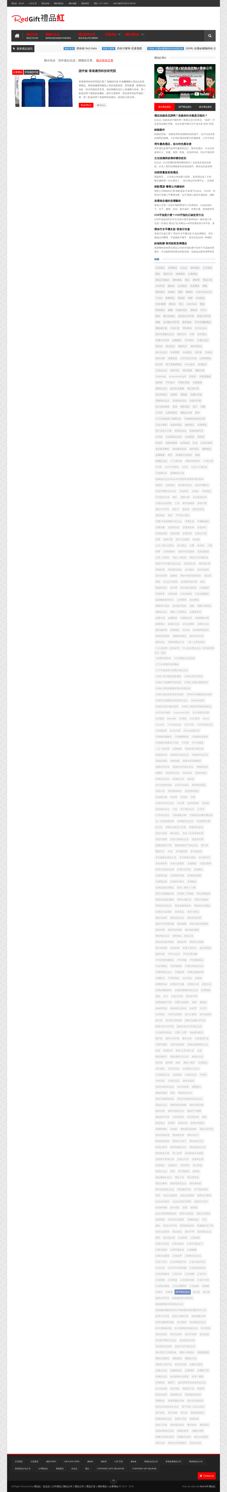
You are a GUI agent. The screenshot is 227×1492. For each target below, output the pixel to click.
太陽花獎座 (205, 863)
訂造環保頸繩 (187, 1280)
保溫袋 (190, 779)
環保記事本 (161, 1147)
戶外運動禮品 (196, 960)
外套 (170, 851)
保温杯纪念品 (172, 773)
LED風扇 (160, 718)
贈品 (158, 274)
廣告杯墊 (160, 930)
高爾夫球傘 (196, 394)
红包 (195, 443)
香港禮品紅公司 (196, 1461)
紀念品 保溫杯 (170, 581)
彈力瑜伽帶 (161, 948)
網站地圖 (72, 3)
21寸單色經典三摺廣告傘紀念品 (172, 670)
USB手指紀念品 (205, 724)
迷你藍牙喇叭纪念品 (166, 1340)
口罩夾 (200, 809)
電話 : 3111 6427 (101, 3)
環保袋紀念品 (196, 1141)
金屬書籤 (160, 455)
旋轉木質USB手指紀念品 (189, 1026)
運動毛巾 (182, 346)
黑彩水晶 (160, 1443)
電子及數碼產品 (174, 364)
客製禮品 (60, 1469)
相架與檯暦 (171, 443)
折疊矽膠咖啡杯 (164, 990)
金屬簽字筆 (203, 1370)
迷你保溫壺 (161, 1334)
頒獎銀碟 (194, 1418)
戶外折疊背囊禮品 (165, 960)
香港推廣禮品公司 (173, 1461)
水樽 (192, 334)
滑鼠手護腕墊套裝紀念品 (190, 1099)
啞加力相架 (161, 833)
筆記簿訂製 (193, 388)
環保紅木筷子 (179, 1141)
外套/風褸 (161, 304)
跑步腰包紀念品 (198, 1322)
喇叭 (175, 497)
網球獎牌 (160, 1219)
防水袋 (186, 630)
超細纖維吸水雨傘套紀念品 (169, 1304)
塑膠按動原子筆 (164, 845)
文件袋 (159, 436)
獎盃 (202, 304)
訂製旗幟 (191, 1249)
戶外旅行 (170, 382)
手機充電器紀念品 (194, 966)
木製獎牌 (197, 382)
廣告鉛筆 (181, 942)
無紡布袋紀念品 (176, 1111)
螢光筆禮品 (161, 394)
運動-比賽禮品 (186, 1352)
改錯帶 (193, 1008)
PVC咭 (159, 467)
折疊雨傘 (187, 533)
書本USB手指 (172, 1038)
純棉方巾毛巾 (201, 1201)
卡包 (175, 809)
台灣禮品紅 (43, 1469)
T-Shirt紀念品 (174, 724)
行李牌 (159, 412)
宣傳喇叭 (198, 869)
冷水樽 (180, 803)
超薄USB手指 (162, 1316)
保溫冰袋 (187, 773)
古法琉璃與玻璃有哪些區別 (170, 158)
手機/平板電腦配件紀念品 (169, 521)
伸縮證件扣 (161, 754)
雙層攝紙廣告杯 (193, 1394)
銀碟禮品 (160, 624)
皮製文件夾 (183, 1159)
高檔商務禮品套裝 (165, 1431)
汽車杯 (203, 1074)
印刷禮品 (206, 491)
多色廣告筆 (161, 863)
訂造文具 (177, 1274)
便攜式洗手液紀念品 (183, 767)
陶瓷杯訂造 (188, 1388)
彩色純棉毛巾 (196, 430)
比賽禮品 (202, 1062)
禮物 (205, 286)
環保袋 (159, 346)
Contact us (208, 1475)
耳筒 (204, 1219)
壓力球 (204, 845)
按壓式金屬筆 (182, 1002)
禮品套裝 (170, 346)
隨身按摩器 (161, 1394)
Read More (86, 105)
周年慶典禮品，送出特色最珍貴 (173, 144)
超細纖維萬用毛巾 (165, 599)
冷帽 (192, 797)
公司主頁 (33, 3)
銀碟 (190, 298)
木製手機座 (161, 1044)
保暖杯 (159, 773)
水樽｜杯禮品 (162, 557)
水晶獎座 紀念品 (191, 1068)
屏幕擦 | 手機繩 (185, 893)
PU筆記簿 (208, 461)
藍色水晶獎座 (162, 1231)
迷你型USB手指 (186, 316)
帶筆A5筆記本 (184, 899)
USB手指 (160, 286)
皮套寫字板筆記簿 (165, 1159)
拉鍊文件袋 (201, 533)
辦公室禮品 (169, 316)
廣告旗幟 (181, 923)
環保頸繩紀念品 (178, 1147)
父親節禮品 (178, 1117)
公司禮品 (207, 267)
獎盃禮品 (160, 1123)
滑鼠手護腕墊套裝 (165, 1099)
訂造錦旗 (194, 1286)
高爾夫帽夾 (183, 1431)
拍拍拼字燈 (191, 996)
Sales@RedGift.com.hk (124, 3)
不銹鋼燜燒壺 (182, 736)
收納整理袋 (161, 1008)
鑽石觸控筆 (161, 630)
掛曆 (158, 539)
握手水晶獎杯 (183, 539)
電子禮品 (160, 1412)
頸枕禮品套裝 (177, 1424)
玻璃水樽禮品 (197, 1123)
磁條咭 (173, 575)
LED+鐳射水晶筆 (201, 712)
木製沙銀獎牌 (177, 1044)
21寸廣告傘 (176, 461)
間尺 (170, 455)
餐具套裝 (191, 1424)
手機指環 (179, 972)
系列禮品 (202, 334)
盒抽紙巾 (172, 1165)
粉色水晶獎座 (170, 1195)
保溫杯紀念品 (179, 400)
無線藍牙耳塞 (162, 1117)
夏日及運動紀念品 (165, 334)
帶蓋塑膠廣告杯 (183, 905)
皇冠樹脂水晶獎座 (194, 1153)
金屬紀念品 (161, 1376)
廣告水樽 (160, 358)
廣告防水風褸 (196, 942)
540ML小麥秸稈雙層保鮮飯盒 (196, 706)
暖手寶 (159, 1038)
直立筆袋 (197, 1165)
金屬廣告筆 (195, 612)
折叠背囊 (160, 527)
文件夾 (203, 1008)
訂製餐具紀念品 (193, 1255)
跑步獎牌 (181, 1322)
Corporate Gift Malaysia (144, 1469)
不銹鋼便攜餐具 (164, 736)
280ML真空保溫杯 (193, 676)
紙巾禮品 (174, 1207)
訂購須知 (111, 34)
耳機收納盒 (193, 1219)
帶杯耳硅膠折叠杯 (165, 899)
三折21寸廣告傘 (199, 467)
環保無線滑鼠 (162, 1141)
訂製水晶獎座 (162, 1255)
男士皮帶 (177, 1153)
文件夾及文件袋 (188, 358)
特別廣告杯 (193, 1117)
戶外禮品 (189, 340)
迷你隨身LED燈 (187, 1340)
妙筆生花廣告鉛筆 (165, 869)
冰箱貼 (195, 491)
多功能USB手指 (171, 322)
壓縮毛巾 (160, 851)
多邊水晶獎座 (177, 863)
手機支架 (189, 521)
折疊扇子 (202, 527)
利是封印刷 (195, 400)
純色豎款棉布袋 (189, 581)
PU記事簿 (195, 718)
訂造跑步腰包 (162, 1286)
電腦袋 (183, 394)
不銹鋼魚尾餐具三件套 (167, 742)
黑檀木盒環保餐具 (177, 1443)
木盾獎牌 (174, 352)
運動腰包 (177, 1358)
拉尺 (165, 996)
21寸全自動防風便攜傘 (167, 664)
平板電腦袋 (205, 376)
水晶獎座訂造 (162, 1074)
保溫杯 (171, 292)
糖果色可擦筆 (204, 1195)
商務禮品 (170, 298)
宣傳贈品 (191, 881)
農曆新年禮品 (162, 606)
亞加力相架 (161, 424)
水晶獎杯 (177, 1074)
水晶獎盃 (189, 436)
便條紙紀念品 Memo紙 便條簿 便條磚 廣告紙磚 (179, 479)
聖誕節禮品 (161, 587)
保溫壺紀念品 (162, 779)
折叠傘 (198, 978)
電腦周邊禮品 (197, 1412)
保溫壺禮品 (201, 773)
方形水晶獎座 (175, 1014)
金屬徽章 (176, 340)
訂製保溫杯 (178, 1243)
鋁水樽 (159, 364)
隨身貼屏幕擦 (162, 636)
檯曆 (158, 551)
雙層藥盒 (160, 1400)
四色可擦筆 (93, 48)
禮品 (187, 280)
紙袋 (185, 1207)
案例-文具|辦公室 (185, 1050)
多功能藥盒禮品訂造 (166, 857)
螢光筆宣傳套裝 (188, 587)
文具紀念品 (161, 370)
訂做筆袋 (182, 1237)
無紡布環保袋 (196, 1105)
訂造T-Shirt (161, 1261)
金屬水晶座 (161, 1370)
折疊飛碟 (205, 990)
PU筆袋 (183, 718)
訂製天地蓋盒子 (195, 1243)
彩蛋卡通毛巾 (189, 948)
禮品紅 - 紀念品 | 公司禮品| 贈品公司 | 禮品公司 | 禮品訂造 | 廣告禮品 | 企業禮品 (76, 1486)
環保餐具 (187, 328)
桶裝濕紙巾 (161, 1056)
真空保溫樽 (161, 575)
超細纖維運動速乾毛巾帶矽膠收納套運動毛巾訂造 (181, 1310)
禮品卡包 (179, 1177)
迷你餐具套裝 (179, 449)
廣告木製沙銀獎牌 (199, 923)
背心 (181, 304)
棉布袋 (159, 1062)
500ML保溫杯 (197, 700)
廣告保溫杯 (161, 917)
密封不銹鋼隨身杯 (165, 893)
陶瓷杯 (189, 292)
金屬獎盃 (172, 618)
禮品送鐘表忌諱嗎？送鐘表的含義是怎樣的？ (180, 115)
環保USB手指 (206, 1129)
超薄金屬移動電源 (165, 1322)
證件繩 (196, 1292)
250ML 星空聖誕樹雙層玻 (168, 676)
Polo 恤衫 (190, 364)
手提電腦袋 (176, 966)
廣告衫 (172, 304)
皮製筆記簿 (197, 1159)
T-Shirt (159, 298)
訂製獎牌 (204, 587)
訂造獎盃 (172, 1280)
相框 (172, 1171)
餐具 (197, 412)
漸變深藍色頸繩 (178, 1105)
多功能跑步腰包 (187, 857)
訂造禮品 (160, 267)
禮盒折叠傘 (161, 1183)
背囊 (203, 406)
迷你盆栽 (204, 1334)
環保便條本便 (162, 1135)
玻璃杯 (171, 1123)
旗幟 (170, 310)
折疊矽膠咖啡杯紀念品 (186, 990)
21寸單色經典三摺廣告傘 (168, 418)
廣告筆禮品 (196, 346)
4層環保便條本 (192, 461)
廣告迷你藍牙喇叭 (165, 942)
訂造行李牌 (203, 1280)
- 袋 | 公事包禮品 (196, 642)
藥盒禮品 (177, 1231)
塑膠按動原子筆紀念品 (186, 845)
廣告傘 (193, 310)
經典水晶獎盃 (186, 1213)
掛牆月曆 (168, 539)
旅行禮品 (181, 545)
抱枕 (158, 996)
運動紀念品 (161, 612)
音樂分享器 (180, 1418)
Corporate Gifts (181, 712)
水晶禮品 (187, 352)
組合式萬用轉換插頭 (166, 1213)
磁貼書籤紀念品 (164, 1177)
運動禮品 (206, 449)
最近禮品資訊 (164, 107)
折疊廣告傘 (188, 527)
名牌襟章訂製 (203, 821)
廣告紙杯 (160, 515)
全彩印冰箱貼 (182, 785)
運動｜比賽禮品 (178, 612)
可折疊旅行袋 (162, 497)
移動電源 (185, 406)
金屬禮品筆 (186, 618)
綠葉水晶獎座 (203, 1213)
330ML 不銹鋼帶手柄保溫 (168, 682)
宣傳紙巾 (202, 364)
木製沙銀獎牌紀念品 (197, 1044)
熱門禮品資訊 (185, 107)
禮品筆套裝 (193, 1177)
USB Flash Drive (204, 292)
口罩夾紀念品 (162, 815)
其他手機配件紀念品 (166, 491)
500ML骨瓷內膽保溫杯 (167, 706)
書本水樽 (187, 1038)
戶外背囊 (181, 960)
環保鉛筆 (160, 569)
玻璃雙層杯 (161, 1129)
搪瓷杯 (203, 1002)
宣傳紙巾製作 (177, 881)
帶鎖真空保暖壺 (202, 905)
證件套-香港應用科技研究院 (97, 71)
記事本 (159, 1292)
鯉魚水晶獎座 (201, 1437)
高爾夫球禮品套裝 (165, 1437)
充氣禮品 (170, 485)
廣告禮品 (195, 267)
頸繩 (197, 455)
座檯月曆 (202, 503)
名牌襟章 (202, 424)
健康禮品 (189, 424)
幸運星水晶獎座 (164, 911)
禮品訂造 (168, 274)
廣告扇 (185, 509)
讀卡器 (206, 1292)
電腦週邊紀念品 (164, 1418)
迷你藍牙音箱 (179, 606)
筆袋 (158, 581)
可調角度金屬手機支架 (201, 815)
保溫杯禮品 (176, 424)
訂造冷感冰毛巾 (197, 1261)
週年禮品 (194, 449)
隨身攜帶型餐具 (201, 630)
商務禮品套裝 (196, 827)
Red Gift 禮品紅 (208, 1486)
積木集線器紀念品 (165, 1189)
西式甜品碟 (169, 1237)
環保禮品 (160, 292)
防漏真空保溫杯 (184, 455)
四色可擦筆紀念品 (179, 839)
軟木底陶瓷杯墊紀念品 (186, 1328)
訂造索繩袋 (186, 593)
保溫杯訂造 (178, 779)
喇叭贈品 (174, 833)
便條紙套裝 (202, 767)
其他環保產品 (175, 791)
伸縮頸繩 (174, 760)
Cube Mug (161, 376)
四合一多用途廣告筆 (193, 833)
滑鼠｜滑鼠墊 (179, 557)
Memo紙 (171, 718)
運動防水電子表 (164, 1364)
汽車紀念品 (173, 1080)
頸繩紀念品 (161, 461)
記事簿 (169, 1292)
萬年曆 (173, 587)
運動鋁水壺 (190, 1358)
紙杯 (202, 581)
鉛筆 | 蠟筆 (197, 1376)
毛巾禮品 (160, 1068)
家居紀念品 (180, 430)
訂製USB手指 (162, 1243)
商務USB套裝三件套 (176, 827)
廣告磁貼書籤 (192, 930)
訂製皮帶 (177, 1255)
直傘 (175, 406)
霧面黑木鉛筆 (196, 636)
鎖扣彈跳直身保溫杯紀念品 (192, 1382)
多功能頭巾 (204, 857)
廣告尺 (175, 509)
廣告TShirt (51, 1461)
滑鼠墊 (200, 436)
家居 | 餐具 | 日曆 (186, 887)
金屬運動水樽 (202, 618)
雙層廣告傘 (176, 1394)
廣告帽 (159, 382)
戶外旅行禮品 (183, 515)
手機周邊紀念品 (164, 972)
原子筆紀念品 (187, 809)
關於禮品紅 (59, 3)
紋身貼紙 (185, 443)
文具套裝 (160, 1014)
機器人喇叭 (189, 1062)
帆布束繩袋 (188, 503)
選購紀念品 (58, 36)
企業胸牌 (177, 748)
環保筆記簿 (204, 563)
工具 (177, 503)
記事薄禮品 (171, 412)
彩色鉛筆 (174, 948)
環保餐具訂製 (162, 1153)
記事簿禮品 (205, 358)
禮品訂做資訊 (162, 280)
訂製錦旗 (172, 593)
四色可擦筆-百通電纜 (114, 48)
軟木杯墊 (205, 1328)
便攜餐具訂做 (177, 473)
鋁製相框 (160, 1382)
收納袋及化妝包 (178, 1008)
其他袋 (183, 797)
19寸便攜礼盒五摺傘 (184, 658)
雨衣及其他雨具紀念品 (167, 1406)
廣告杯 (171, 286)
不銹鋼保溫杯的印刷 (194, 418)
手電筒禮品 (173, 978)
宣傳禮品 (172, 267)
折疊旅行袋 (193, 984)
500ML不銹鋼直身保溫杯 (199, 694)
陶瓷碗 (200, 1388)
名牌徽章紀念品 (185, 821)
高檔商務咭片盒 (176, 642)
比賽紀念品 (203, 340)
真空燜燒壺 (184, 1171)
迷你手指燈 (190, 1334)
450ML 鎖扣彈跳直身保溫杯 (170, 694)
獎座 (204, 1117)
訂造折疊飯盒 (162, 1274)
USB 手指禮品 (172, 467)
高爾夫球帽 (197, 1431)
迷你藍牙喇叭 (162, 449)
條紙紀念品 (197, 1056)
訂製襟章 (160, 593)
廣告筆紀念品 (162, 936)
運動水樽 (199, 370)
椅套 (178, 1062)
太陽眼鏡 (191, 863)
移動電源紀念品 (178, 1183)
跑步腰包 (194, 599)
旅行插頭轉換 (162, 406)
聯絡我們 (85, 3)
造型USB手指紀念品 (185, 1346)
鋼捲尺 (171, 1382)
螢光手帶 (189, 1231)
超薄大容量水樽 (180, 1316)
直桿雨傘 (185, 1165)
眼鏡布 (196, 1171)
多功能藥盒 (196, 851)
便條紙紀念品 (162, 400)
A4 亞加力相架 (163, 712)
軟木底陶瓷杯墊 (164, 1328)
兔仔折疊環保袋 (164, 785)
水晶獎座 (194, 286)
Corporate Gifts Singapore (110, 1469)
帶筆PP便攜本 (202, 899)
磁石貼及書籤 (177, 388)
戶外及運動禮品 (203, 322)
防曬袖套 (174, 630)
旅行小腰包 (190, 1014)
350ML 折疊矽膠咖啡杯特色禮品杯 (150, 48)
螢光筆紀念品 (204, 1231)
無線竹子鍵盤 (194, 1111)
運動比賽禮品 (162, 1358)
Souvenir (160, 724)
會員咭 (200, 545)
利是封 (192, 376)
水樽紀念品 (190, 1074)
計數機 (205, 1286)
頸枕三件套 (161, 1424)
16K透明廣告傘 (163, 658)
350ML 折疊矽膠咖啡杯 (196, 682)
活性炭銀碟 (183, 1086)
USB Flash (192, 304)
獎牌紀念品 (161, 388)
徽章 (170, 515)
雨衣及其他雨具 (195, 1400)
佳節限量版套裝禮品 (166, 172)
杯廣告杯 (168, 1050)
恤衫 (158, 316)
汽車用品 (160, 1080)
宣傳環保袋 (161, 875)
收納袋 (196, 539)
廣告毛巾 (181, 334)
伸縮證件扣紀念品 (179, 754)
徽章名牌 (160, 954)
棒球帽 (169, 1062)
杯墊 (158, 1050)
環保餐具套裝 (175, 569)
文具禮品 (182, 286)
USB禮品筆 (161, 730)
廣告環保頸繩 (175, 930)
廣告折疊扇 (198, 509)
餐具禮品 (204, 1424)
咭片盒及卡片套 (164, 430)
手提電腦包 (161, 966)
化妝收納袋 (193, 803)
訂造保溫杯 (206, 443)
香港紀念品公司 (151, 1461)
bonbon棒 (175, 730)
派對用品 (174, 370)
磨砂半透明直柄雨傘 (190, 575)
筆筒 (158, 1195)
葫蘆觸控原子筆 (205, 1225)
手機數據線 (203, 521)
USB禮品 (200, 298)
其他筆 (173, 797)
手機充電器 (184, 382)
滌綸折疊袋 (161, 1092)
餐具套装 (160, 642)
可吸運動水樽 (179, 815)
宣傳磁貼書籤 (194, 875)
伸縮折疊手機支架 (194, 748)
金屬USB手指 (162, 340)
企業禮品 (17, 72)
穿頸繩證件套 (31, 72)
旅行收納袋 (205, 1014)
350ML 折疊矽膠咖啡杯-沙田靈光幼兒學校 (195, 48)
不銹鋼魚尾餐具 (200, 736)
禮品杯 (181, 298)
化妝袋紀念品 (162, 809)
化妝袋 (205, 803)
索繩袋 (193, 1207)
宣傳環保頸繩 (177, 875)
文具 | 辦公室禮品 (165, 545)
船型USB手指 (170, 1225)
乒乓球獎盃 (197, 742)
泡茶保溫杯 (188, 1080)
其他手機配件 (202, 485)
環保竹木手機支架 (199, 557)
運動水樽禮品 (204, 606)
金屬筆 (173, 394)
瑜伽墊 (173, 1129)
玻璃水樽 (182, 1123)
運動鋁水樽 (186, 412)
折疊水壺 (206, 984)
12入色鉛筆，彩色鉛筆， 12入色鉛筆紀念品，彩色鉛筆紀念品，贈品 (184, 650)
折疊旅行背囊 (177, 984)
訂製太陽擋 (161, 1249)
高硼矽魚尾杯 (184, 1437)
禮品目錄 (45, 3)
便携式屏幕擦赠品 (192, 760)
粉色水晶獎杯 (187, 1195)
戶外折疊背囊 (190, 954)
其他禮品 (184, 491)
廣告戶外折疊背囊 (165, 923)
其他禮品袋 (161, 797)
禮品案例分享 (88, 36)
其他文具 (160, 791)
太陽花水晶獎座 (164, 503)
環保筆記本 (190, 563)
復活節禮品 (205, 948)
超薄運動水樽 (198, 1316)
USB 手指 (189, 724)
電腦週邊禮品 (179, 636)
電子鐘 (183, 1412)
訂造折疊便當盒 (198, 1268)
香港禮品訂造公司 (23, 1469)
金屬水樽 (160, 618)
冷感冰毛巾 (181, 310)
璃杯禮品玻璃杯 (188, 1129)
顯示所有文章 (104, 60)
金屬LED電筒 (196, 1364)
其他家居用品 (185, 485)
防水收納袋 (161, 1388)
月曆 (209, 545)
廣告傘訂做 (161, 328)
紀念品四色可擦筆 (182, 1201)
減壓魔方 (196, 1086)
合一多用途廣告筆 (165, 821)
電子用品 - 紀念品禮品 (193, 1406)
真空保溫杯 (203, 569)
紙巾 (195, 406)
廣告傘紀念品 (177, 917)
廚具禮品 (179, 911)
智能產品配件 (196, 1032)
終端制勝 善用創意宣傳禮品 (170, 243)
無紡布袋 (53, 48)
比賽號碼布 (169, 551)
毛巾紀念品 (173, 1068)
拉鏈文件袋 (177, 996)
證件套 (198, 352)
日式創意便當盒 (164, 1032)
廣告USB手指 (162, 509)
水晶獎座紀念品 (174, 436)
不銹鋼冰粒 (161, 473)
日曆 (192, 545)
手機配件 (160, 978)
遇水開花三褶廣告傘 (166, 1352)
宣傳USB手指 (184, 869)
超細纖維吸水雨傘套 (182, 1298)
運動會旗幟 (203, 1352)
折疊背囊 (174, 533)
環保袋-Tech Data (71, 48)
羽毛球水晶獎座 (176, 1219)
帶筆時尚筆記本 (164, 905)
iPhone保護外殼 (192, 730)
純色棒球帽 (161, 1207)
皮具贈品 (189, 569)
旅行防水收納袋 (174, 1020)
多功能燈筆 (181, 851)
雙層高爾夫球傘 (176, 1400)
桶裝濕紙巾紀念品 (179, 1056)
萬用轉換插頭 (187, 1225)
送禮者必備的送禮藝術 (167, 200)
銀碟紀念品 (173, 624)
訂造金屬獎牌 (179, 1286)
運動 (192, 606)
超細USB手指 (162, 1298)
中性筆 (185, 742)
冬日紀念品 (201, 328)
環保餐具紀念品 (198, 1147)
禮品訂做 (207, 280)
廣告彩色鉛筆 (194, 917)
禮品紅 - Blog (17, 3)
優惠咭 (159, 485)
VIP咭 (185, 467)
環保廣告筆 (178, 1135)
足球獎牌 (181, 599)
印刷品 (208, 352)
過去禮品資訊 (205, 107)
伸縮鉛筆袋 (161, 760)
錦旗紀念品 (203, 624)
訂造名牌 (160, 1268)
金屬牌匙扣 (176, 1370)
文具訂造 (174, 328)
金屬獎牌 (189, 1370)
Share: (206, 718)
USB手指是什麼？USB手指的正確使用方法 (179, 215)
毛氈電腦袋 (203, 551)
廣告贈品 (177, 280)
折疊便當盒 (173, 527)
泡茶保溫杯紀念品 (165, 1086)
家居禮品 (160, 310)
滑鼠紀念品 (161, 1105)
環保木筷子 (193, 1135)
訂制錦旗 (195, 1237)
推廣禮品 (180, 274)
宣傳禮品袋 (161, 881)
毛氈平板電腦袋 (186, 551)
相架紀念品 (161, 1171)
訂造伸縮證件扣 (178, 1261)
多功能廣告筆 (200, 497)
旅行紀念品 (161, 352)
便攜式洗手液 (162, 767)
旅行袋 (159, 1020)
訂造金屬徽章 (202, 593)
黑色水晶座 (195, 1443)
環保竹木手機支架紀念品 (168, 563)
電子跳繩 (172, 1412)
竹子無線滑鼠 (201, 1189)
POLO (203, 310)
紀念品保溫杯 (162, 1201)
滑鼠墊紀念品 (185, 1092)
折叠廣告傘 (161, 984)
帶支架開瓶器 (203, 893)
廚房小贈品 (193, 911)
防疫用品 (174, 1388)
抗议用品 (187, 978)
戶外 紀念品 (174, 954)
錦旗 (158, 322)
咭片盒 (159, 827)
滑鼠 (172, 1092)
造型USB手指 (204, 316)
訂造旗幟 (189, 1274)
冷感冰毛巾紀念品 (165, 803)
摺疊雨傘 (172, 358)
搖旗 (194, 1002)
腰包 (158, 1225)
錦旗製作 (159, 129)
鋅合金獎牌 (188, 624)
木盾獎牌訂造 (202, 1038)
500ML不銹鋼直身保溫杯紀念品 (172, 700)
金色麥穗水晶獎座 (179, 1376)
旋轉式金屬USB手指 (195, 1020)
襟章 (158, 1237)
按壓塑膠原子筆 (164, 1002)
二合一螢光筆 (162, 748)
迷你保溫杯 (176, 1334)
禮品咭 (207, 575)
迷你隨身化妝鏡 (164, 1346)
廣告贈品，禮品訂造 (183, 936)
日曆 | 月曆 (180, 1032)
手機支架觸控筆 (195, 972)
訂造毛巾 (202, 1274)
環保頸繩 (187, 370)
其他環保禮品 (192, 791)
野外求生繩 (180, 1364)
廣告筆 (196, 280)
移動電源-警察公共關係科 (169, 186)
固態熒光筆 (197, 839)
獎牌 (180, 292)
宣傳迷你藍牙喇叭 (165, 887)
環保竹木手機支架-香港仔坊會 (172, 229)
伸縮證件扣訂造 (200, 754)
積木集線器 (195, 1183)
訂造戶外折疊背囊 (177, 1268)
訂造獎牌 (160, 1280)
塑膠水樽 (185, 497)
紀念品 (183, 267)
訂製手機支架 (177, 1249)
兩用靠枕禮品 (199, 785)
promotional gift (177, 376)
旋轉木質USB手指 (165, 1026)
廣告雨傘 (187, 322)
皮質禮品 (160, 1165)
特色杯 (159, 443)
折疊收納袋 (161, 533)
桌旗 (199, 1050)
